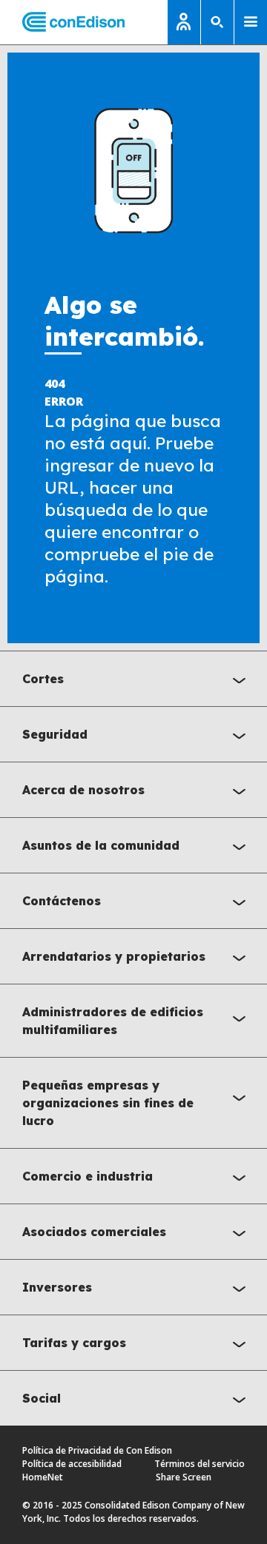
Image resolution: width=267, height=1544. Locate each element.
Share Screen (183, 1477)
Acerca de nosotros (83, 789)
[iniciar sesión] (184, 22)
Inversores (57, 1287)
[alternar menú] (250, 22)
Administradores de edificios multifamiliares (112, 1020)
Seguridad (55, 734)
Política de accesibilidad (72, 1463)
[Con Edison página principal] (62, 23)
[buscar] (217, 22)
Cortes (43, 678)
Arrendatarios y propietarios (113, 956)
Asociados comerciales (94, 1231)
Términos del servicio (199, 1463)
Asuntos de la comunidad (100, 845)
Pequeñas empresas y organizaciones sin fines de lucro (108, 1103)
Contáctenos (61, 900)
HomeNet (42, 1477)
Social (41, 1398)
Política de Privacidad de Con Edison (97, 1450)
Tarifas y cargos (74, 1342)
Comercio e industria (87, 1176)
